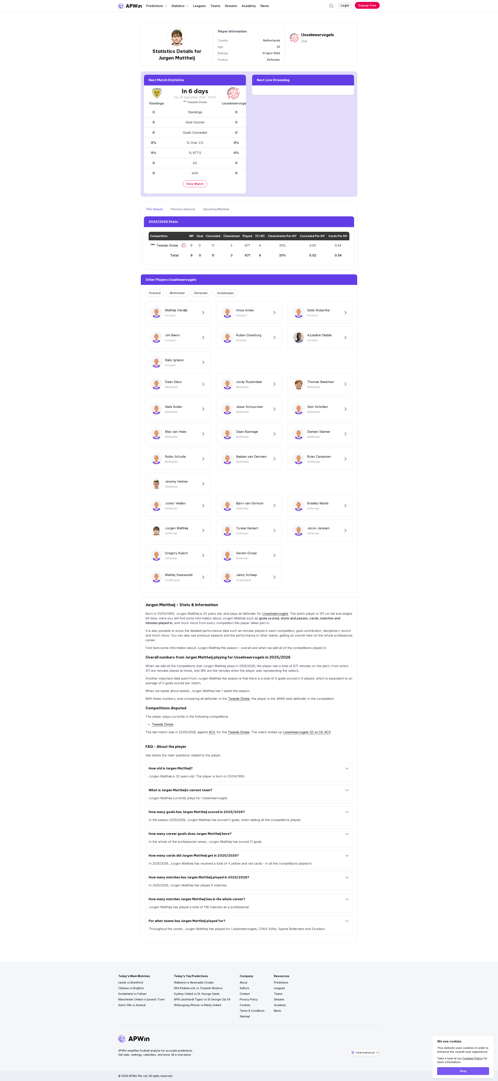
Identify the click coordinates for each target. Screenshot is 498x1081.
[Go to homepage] (130, 6)
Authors (244, 988)
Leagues (199, 6)
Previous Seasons (183, 209)
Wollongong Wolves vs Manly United (197, 1005)
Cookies (245, 1005)
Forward (155, 293)
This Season (154, 209)
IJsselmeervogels (275, 614)
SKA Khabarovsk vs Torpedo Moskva (198, 988)
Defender (201, 293)
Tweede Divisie (197, 102)
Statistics (177, 6)
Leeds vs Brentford (130, 982)
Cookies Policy (473, 1058)
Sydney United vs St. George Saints (197, 993)
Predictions (154, 6)
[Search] (331, 6)
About (243, 982)
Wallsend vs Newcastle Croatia (193, 982)
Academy (249, 6)
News (264, 6)
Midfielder (177, 293)
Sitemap (245, 1016)
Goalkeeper (225, 293)
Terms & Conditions (252, 1010)
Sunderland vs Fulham (132, 993)
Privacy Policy (249, 999)
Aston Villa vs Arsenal (132, 1005)
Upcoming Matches (216, 209)
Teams (215, 6)
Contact (245, 993)
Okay (462, 1071)
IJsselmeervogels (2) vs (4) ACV (306, 732)
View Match (195, 183)
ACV (212, 732)
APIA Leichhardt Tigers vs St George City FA (202, 999)
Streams (231, 6)
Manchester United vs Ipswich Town (141, 999)
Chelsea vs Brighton (131, 988)
